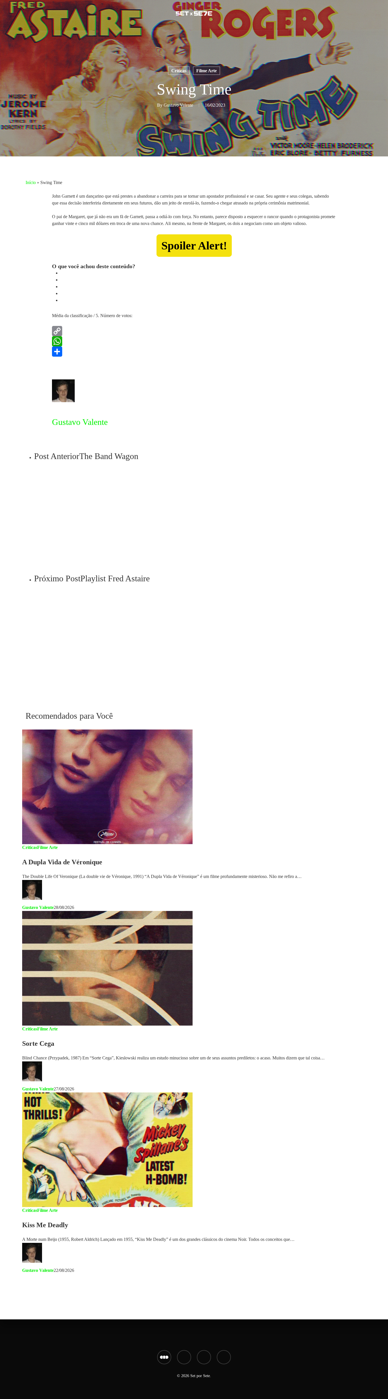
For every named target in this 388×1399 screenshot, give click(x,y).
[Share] (194, 351)
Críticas (178, 70)
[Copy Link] (194, 331)
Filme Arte (206, 70)
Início (31, 182)
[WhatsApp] (194, 341)
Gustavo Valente (178, 105)
